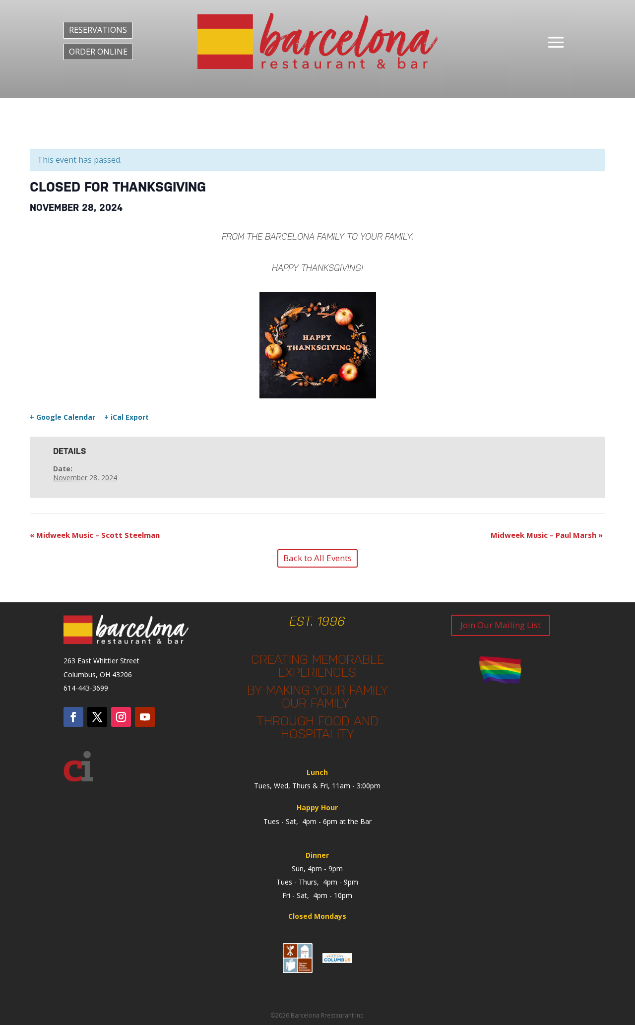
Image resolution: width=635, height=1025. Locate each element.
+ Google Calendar (62, 417)
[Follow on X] (97, 717)
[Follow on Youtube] (145, 717)
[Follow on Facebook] (73, 717)
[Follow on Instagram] (121, 717)
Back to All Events (317, 558)
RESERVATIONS (98, 29)
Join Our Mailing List (500, 625)
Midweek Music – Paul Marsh (547, 535)
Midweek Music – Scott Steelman (95, 535)
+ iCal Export (126, 417)
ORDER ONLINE (98, 51)
